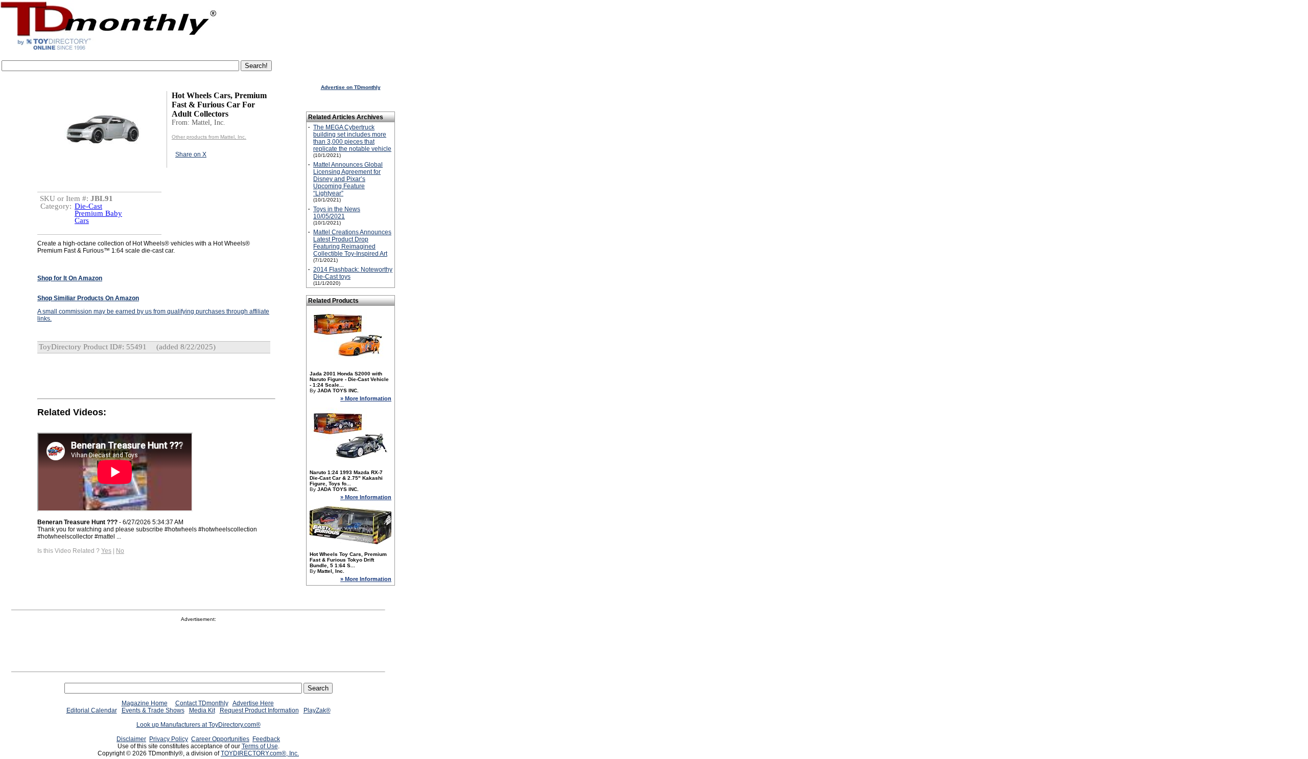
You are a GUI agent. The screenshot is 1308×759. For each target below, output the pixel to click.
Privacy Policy (168, 739)
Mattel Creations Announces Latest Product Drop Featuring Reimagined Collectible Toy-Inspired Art (352, 243)
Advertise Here (253, 703)
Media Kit (202, 710)
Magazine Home (145, 703)
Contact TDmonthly (201, 703)
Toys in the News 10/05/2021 (336, 213)
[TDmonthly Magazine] (108, 49)
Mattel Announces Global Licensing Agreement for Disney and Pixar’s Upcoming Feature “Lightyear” (348, 179)
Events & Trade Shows (153, 710)
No (120, 550)
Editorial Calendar (91, 710)
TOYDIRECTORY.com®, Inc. (260, 753)
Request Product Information (259, 710)
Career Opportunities (220, 739)
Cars (82, 220)
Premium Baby (98, 213)
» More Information (365, 398)
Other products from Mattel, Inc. (209, 137)
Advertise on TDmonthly (351, 87)
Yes (106, 550)
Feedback (266, 739)
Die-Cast (88, 206)
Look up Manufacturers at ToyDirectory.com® (198, 724)
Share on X (190, 154)
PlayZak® (317, 710)
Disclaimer (131, 739)
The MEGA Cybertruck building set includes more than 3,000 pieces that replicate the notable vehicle (352, 138)
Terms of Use (260, 746)
